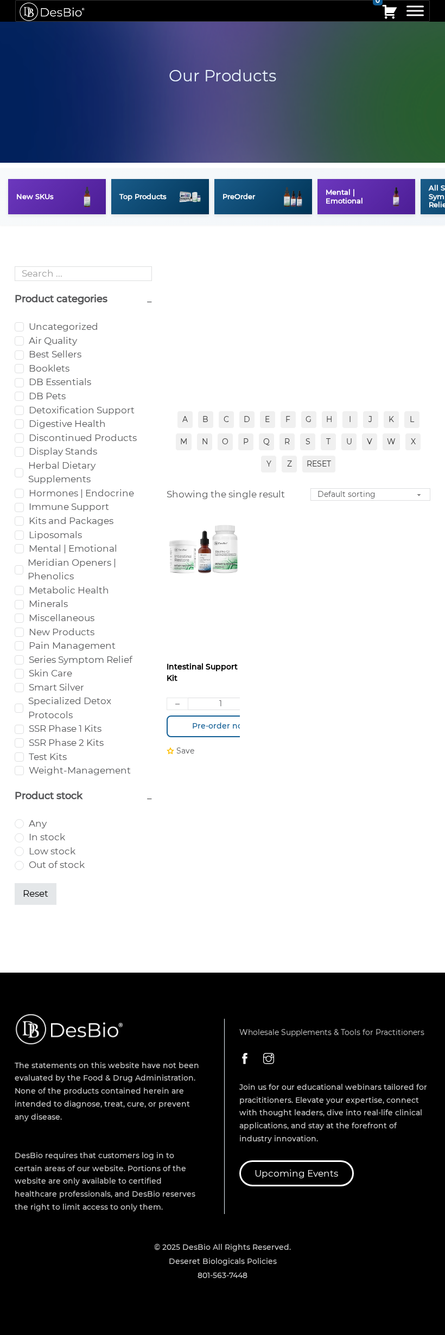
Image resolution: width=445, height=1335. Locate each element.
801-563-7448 (222, 1275)
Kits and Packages (71, 520)
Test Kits (48, 756)
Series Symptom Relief (80, 659)
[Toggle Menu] (415, 10)
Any (38, 823)
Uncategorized (63, 326)
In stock (47, 837)
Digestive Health (67, 423)
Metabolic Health (69, 590)
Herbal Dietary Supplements (62, 472)
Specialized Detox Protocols (69, 707)
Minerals (48, 603)
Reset (35, 893)
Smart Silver (56, 687)
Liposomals (55, 534)
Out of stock (57, 864)
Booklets (49, 368)
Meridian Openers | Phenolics (72, 569)
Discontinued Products (83, 437)
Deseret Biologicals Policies (223, 1261)
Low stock (52, 851)
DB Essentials (60, 381)
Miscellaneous (61, 617)
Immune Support (69, 506)
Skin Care (50, 673)
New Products (61, 632)
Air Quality (53, 340)
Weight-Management (80, 770)
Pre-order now (221, 726)
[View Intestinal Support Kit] (203, 548)
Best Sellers (55, 354)
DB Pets (47, 396)
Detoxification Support (82, 410)
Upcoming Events (296, 1173)
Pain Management (72, 645)
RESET (319, 464)
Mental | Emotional (73, 548)
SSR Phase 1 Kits (65, 728)
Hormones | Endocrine (81, 493)
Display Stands (63, 451)
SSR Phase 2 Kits (66, 742)
